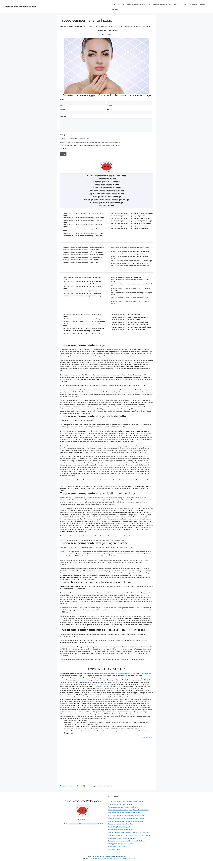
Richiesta (63, 117)
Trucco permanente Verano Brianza (120, 804)
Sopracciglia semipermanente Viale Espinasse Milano (126, 815)
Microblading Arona (114, 849)
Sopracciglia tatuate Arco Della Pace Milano (122, 838)
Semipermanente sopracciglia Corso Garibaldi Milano (126, 821)
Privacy (63, 135)
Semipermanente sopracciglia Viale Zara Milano (124, 812)
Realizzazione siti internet (101, 858)
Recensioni (114, 9)
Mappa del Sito (121, 856)
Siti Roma (132, 858)
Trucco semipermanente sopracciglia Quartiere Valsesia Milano (129, 835)
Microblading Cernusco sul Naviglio (120, 829)
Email (109, 109)
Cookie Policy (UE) (110, 856)
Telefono (63, 109)
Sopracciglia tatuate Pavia (117, 846)
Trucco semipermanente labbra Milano (138, 4)
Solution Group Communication (119, 858)
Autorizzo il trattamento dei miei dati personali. (75, 138)
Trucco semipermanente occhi (162, 4)
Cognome (109, 105)
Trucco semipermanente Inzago (71, 786)
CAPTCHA (63, 148)
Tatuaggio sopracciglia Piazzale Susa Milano (123, 807)
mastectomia (105, 684)
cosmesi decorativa (125, 673)
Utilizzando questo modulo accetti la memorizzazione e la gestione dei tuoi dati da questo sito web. (90, 145)
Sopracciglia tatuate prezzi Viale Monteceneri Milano (125, 801)
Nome (62, 99)
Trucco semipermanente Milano (19, 6)
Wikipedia (149, 737)
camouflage (85, 682)
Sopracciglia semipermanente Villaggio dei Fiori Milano (126, 841)
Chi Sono (121, 4)
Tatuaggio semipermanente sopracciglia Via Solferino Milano (128, 810)
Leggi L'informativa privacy (95, 856)
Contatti (202, 4)
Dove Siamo (193, 4)
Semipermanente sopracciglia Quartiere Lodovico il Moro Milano (129, 832)
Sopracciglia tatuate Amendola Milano (121, 824)
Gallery (176, 4)
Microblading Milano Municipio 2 (119, 827)
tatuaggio (145, 673)
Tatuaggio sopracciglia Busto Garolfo (120, 844)
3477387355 (107, 35)
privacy (119, 142)
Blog (185, 4)
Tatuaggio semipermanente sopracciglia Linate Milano (126, 818)
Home (113, 4)
